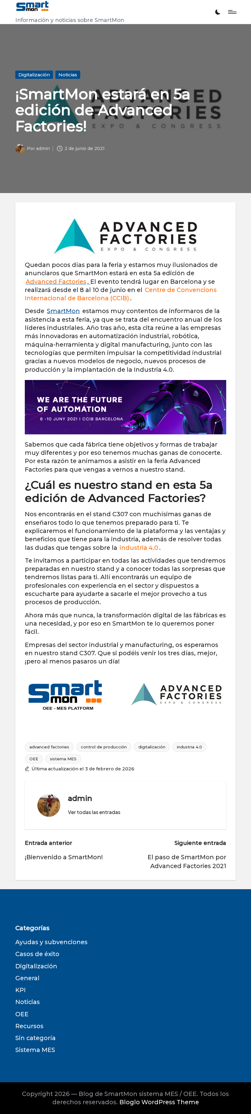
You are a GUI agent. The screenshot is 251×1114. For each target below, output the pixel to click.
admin (80, 798)
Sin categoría (35, 1038)
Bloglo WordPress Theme (159, 1102)
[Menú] (232, 12)
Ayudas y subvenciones (51, 942)
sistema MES (63, 758)
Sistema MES (35, 1050)
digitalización (151, 746)
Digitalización (34, 75)
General (27, 978)
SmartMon (63, 311)
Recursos (29, 1026)
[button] (94, 812)
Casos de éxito (37, 954)
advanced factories (49, 746)
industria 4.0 (189, 746)
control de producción (104, 746)
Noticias (67, 75)
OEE (33, 758)
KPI (20, 990)
